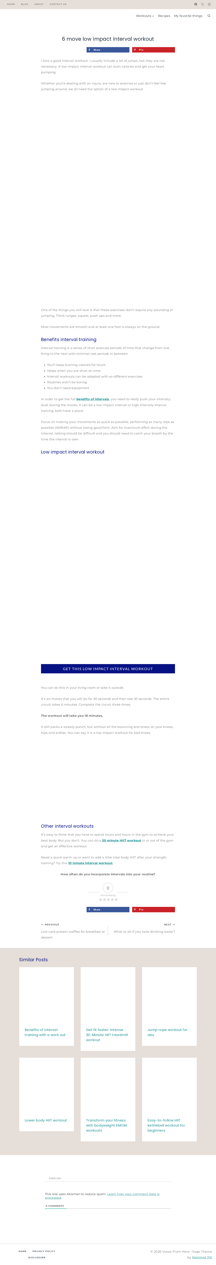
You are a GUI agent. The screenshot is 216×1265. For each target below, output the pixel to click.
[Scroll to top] (203, 1248)
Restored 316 (202, 1257)
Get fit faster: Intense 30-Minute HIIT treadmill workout (107, 1034)
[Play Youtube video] (108, 779)
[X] (202, 4)
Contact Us (58, 4)
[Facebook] (195, 4)
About (39, 4)
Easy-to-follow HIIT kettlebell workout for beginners (166, 1125)
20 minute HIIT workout (121, 840)
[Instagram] (209, 4)
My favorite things (188, 16)
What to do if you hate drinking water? (144, 928)
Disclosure (37, 1257)
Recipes (164, 16)
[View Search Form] (209, 16)
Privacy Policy (44, 1251)
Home (11, 4)
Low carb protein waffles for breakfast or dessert (73, 931)
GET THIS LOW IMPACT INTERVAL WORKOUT (108, 668)
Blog (24, 4)
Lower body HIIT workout (46, 1120)
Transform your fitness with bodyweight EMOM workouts (106, 1125)
